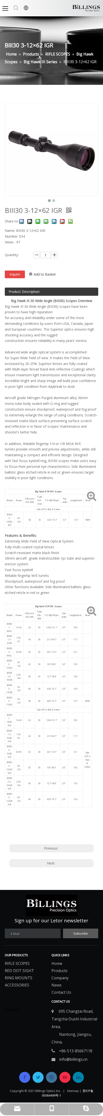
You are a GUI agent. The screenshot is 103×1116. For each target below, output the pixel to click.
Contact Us (61, 992)
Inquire (15, 274)
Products (60, 970)
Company (60, 977)
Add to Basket (45, 274)
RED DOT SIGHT (19, 970)
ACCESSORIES (17, 985)
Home (57, 963)
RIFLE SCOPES (17, 963)
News (57, 985)
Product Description (24, 291)
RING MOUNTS (18, 977)
